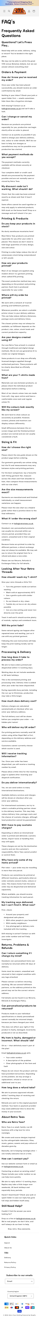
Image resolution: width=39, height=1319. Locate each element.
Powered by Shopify (29, 1315)
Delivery (7, 1258)
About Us (8, 1248)
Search (7, 1243)
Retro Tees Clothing (15, 1315)
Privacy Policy (10, 1267)
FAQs (6, 1253)
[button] (4, 11)
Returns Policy (10, 1262)
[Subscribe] (31, 1281)
